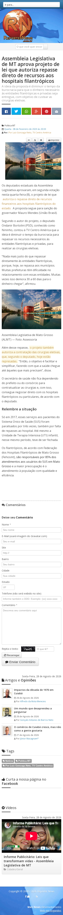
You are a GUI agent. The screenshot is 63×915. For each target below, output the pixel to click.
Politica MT (9, 125)
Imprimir (54, 140)
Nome (6, 524)
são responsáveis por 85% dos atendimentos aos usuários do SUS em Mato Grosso (31, 461)
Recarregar (12, 655)
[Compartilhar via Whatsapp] (26, 111)
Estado (6, 582)
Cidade (5, 570)
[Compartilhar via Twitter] (16, 111)
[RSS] (37, 896)
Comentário (9, 605)
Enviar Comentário (21, 662)
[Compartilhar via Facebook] (6, 111)
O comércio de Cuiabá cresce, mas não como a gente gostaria (37, 728)
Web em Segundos (50, 910)
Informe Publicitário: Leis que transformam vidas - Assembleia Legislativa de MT (29, 861)
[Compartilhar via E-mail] (56, 111)
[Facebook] (25, 896)
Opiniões (20, 680)
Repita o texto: (11, 648)
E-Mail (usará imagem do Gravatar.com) (24, 536)
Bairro (5, 559)
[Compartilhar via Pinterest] (46, 111)
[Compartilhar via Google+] (36, 111)
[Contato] (28, 896)
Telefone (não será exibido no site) (21, 593)
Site (4, 547)
